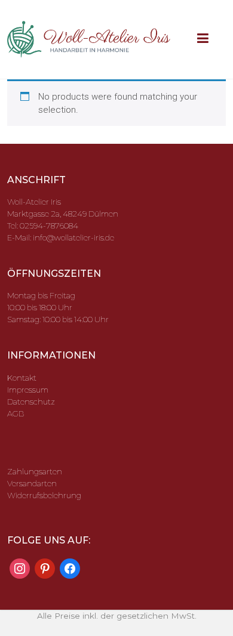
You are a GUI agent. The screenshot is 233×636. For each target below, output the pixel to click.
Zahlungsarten (34, 471)
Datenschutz (31, 401)
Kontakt (21, 377)
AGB (15, 413)
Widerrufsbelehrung (44, 495)
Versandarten (32, 483)
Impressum (27, 389)
